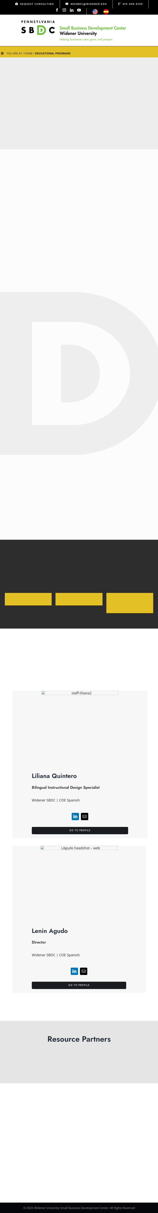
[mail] (84, 816)
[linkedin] (71, 10)
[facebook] (57, 10)
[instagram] (64, 10)
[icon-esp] (106, 10)
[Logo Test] (73, 20)
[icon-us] (95, 10)
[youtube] (79, 10)
